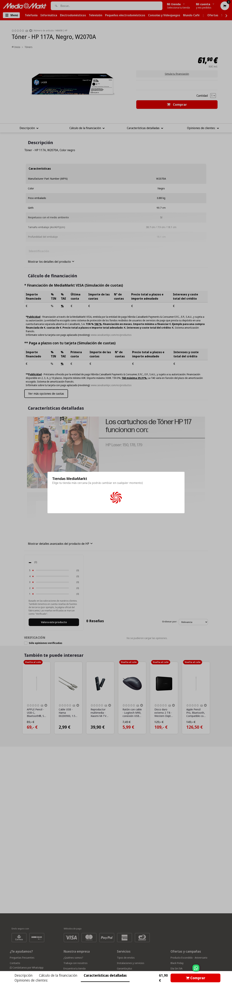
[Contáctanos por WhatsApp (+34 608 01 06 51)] (228, 969)
